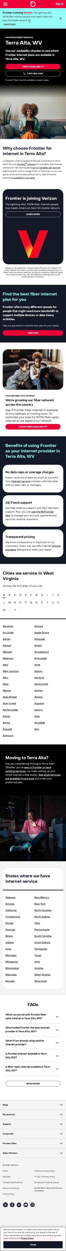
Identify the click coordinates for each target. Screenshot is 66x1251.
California (11, 910)
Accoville (8, 632)
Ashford (39, 677)
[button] (61, 18)
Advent (7, 645)
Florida (9, 923)
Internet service (20, 481)
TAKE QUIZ (33, 333)
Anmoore (8, 735)
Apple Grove (41, 632)
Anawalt (7, 729)
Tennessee (40, 949)
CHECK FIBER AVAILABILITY (33, 426)
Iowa (8, 949)
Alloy (5, 677)
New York (39, 904)
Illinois (9, 936)
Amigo (6, 716)
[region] (33, 1239)
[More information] (29, 20)
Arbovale (39, 639)
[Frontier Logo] (33, 4)
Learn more (9, 24)
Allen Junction (11, 671)
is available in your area (23, 178)
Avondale (39, 722)
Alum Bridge (10, 697)
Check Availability (33, 66)
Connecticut (12, 916)
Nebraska (11, 974)
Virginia (38, 968)
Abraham (8, 626)
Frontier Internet (26, 164)
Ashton (38, 690)
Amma (6, 722)
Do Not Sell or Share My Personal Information (48, 1189)
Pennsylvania (42, 929)
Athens (38, 697)
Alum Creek (9, 703)
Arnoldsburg (41, 652)
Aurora (38, 710)
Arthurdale (40, 658)
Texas (37, 955)
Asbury (38, 671)
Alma (5, 684)
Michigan (10, 955)
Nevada (9, 981)
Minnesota (11, 962)
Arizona (9, 904)
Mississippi (12, 968)
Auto (37, 716)
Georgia (10, 929)
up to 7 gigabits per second (46, 167)
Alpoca (7, 690)
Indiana (9, 942)
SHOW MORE (33, 1083)
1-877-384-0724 (35, 73)
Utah (37, 962)
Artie (37, 665)
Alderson (8, 658)
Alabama (10, 897)
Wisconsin (40, 981)
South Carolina (43, 936)
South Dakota (42, 942)
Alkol (5, 665)
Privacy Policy (27, 1238)
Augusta (39, 703)
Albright (7, 652)
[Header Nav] (5, 4)
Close (33, 1244)
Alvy (36, 729)
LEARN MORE (33, 214)
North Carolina (42, 910)
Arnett (38, 645)
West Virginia (42, 974)
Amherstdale (10, 710)
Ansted (38, 626)
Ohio (37, 923)
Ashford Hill (41, 684)
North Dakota (42, 916)
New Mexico (41, 897)
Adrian (6, 639)
